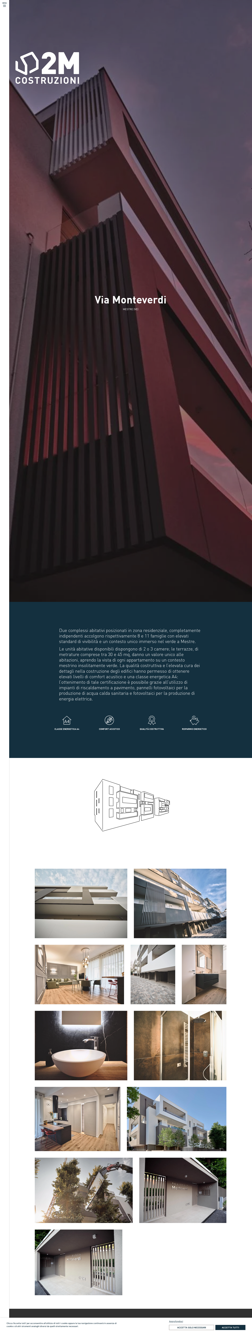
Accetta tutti (230, 1327)
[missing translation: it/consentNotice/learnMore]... (207, 1321)
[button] (4, 4)
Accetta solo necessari (191, 1327)
